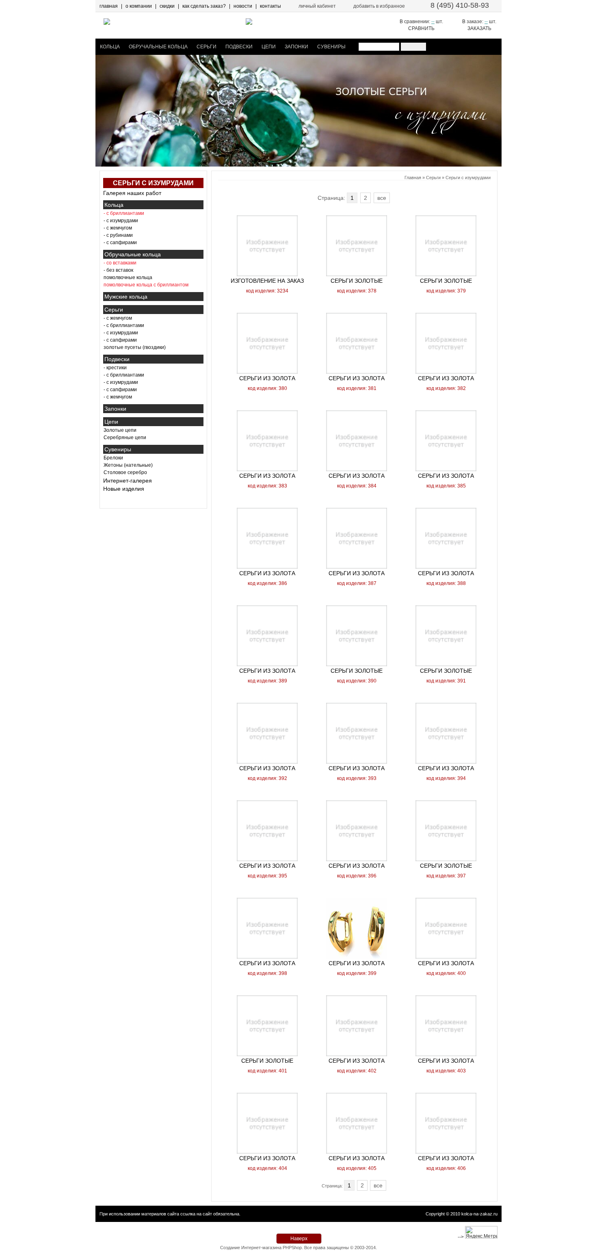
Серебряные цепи (125, 437)
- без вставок (118, 270)
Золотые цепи (120, 430)
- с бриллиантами (124, 325)
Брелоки (113, 458)
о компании (138, 6)
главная (109, 6)
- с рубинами (118, 235)
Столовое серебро (125, 472)
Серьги (206, 47)
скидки (167, 6)
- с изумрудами (121, 220)
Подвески (239, 47)
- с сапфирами (120, 242)
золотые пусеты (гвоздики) (135, 347)
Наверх (298, 1238)
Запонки (296, 47)
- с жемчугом (118, 228)
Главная (412, 177)
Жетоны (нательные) (128, 465)
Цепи (269, 47)
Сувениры (331, 47)
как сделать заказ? (204, 6)
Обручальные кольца (158, 47)
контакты (270, 6)
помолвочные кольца (128, 277)
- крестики (115, 367)
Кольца (110, 47)
